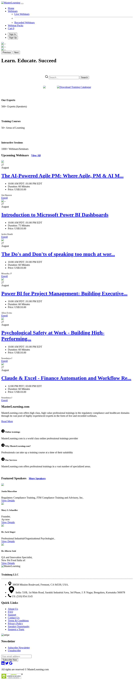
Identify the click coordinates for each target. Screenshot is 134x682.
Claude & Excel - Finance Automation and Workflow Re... (66, 378)
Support (12, 614)
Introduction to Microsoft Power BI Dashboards (54, 215)
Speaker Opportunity (18, 626)
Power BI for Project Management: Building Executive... (64, 293)
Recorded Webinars (24, 22)
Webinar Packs (15, 25)
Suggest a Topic (16, 629)
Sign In (12, 34)
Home (11, 8)
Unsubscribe (14, 650)
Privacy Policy (15, 623)
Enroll (4, 197)
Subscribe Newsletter (19, 647)
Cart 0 (11, 28)
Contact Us (13, 617)
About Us (13, 609)
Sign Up (13, 37)
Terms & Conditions (18, 620)
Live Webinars (21, 14)
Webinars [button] (12, 11)
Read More (7, 421)
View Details (8, 500)
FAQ (10, 611)
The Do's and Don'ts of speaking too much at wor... (58, 254)
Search (84, 77)
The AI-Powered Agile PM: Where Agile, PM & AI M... (62, 176)
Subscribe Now (10, 660)
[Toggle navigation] (22, 3)
